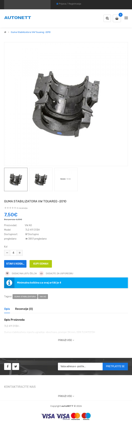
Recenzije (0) (24, 309)
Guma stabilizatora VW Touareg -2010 (31, 32)
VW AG (28, 225)
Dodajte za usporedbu (59, 273)
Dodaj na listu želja (24, 273)
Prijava (62, 3)
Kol (5, 246)
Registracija (75, 3)
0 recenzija (22, 208)
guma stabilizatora (25, 296)
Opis (7, 309)
